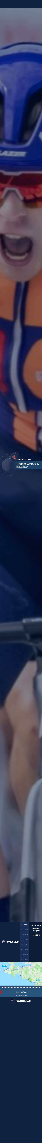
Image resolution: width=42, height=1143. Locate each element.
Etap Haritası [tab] (21, 992)
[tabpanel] (21, 465)
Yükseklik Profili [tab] (21, 995)
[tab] (24, 924)
